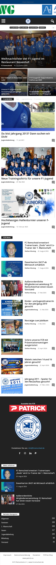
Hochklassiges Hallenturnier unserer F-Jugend (25, 222)
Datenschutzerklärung (22, 555)
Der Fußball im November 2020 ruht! (14, 79)
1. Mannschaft (6, 527)
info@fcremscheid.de (36, 448)
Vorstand (4, 542)
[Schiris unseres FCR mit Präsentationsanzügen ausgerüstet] (12, 347)
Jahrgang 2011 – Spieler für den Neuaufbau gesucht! (38, 380)
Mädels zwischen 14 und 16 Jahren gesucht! (38, 361)
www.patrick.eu (28, 558)
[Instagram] (25, 453)
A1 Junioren (14, 27)
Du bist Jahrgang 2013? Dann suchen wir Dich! (25, 135)
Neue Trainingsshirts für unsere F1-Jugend (27, 178)
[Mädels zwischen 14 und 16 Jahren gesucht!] (12, 366)
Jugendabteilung (27, 99)
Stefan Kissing (30, 251)
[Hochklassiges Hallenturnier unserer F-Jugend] (28, 203)
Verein (3, 530)
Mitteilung (5, 538)
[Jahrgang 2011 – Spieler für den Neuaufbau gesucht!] (12, 386)
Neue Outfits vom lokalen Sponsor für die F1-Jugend (40, 92)
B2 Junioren (33, 27)
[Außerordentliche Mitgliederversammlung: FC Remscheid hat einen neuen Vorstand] (12, 288)
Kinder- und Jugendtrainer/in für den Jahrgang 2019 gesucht (39, 304)
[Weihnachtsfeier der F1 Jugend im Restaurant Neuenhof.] (28, 49)
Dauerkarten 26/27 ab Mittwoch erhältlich (36, 263)
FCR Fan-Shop (48, 555)
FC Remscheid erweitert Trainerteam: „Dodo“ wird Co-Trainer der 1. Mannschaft (40, 245)
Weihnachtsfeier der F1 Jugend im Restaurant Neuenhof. (22, 60)
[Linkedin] (31, 453)
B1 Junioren (24, 27)
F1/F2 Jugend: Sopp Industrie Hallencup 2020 (41, 79)
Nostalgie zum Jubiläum (36, 320)
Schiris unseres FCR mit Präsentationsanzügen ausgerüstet (36, 342)
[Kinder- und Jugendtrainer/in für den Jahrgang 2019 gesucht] (12, 308)
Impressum (7, 555)
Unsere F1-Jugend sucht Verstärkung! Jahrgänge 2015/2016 (11, 91)
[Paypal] (36, 453)
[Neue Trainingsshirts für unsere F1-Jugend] (28, 161)
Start (17, 99)
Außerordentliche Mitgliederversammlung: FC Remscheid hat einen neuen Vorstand (39, 285)
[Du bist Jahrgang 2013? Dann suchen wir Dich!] (28, 116)
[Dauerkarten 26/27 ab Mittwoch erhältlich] (12, 269)
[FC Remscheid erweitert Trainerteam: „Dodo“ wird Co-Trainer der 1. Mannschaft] (12, 249)
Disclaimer (36, 555)
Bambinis (42, 27)
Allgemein (5, 519)
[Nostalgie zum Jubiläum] (12, 327)
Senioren (4, 523)
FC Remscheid (6, 65)
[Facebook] (20, 453)
